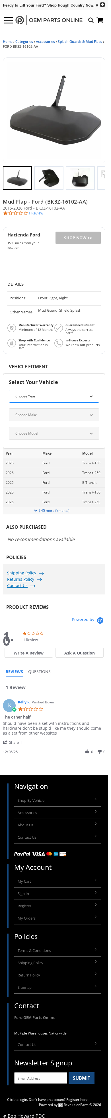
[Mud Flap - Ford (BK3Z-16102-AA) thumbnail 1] (17, 175)
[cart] (100, 20)
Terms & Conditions (34, 947)
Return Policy (29, 972)
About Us (25, 822)
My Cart (24, 878)
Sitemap (25, 984)
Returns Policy (20, 576)
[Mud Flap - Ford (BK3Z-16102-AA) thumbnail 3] (80, 175)
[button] (54, 109)
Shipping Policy (21, 570)
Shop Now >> (78, 235)
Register (24, 903)
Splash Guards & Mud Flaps (80, 41)
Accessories (45, 41)
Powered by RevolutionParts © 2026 (70, 1101)
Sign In (23, 890)
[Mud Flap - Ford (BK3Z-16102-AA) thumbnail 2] (48, 175)
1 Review (35, 210)
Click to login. (17, 1096)
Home (8, 41)
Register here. (77, 1096)
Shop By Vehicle (31, 797)
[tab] (29, 650)
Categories (24, 41)
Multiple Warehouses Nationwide (40, 1030)
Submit (81, 1075)
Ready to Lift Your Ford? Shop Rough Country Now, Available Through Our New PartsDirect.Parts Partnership (48, 5)
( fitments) (54, 507)
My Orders (27, 915)
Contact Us (17, 582)
